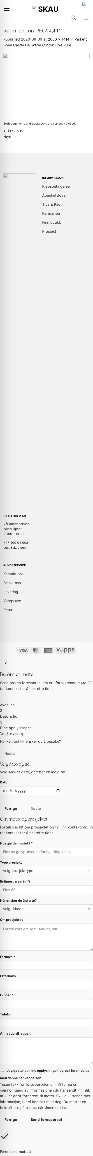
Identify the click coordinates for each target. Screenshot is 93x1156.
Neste (10, 753)
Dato (3, 782)
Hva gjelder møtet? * (16, 843)
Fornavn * (7, 957)
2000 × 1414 (58, 39)
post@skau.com (15, 547)
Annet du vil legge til (16, 1033)
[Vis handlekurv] (86, 17)
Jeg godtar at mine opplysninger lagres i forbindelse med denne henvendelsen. (44, 1074)
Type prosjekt (11, 862)
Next (9, 136)
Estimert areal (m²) (15, 881)
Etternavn (8, 976)
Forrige (11, 808)
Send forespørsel (46, 1119)
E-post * (6, 995)
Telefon (6, 1014)
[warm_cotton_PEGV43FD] (46, 83)
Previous (13, 131)
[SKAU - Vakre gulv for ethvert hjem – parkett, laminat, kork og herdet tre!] (46, 10)
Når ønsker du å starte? (18, 900)
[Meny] (6, 10)
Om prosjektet (11, 920)
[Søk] (73, 17)
